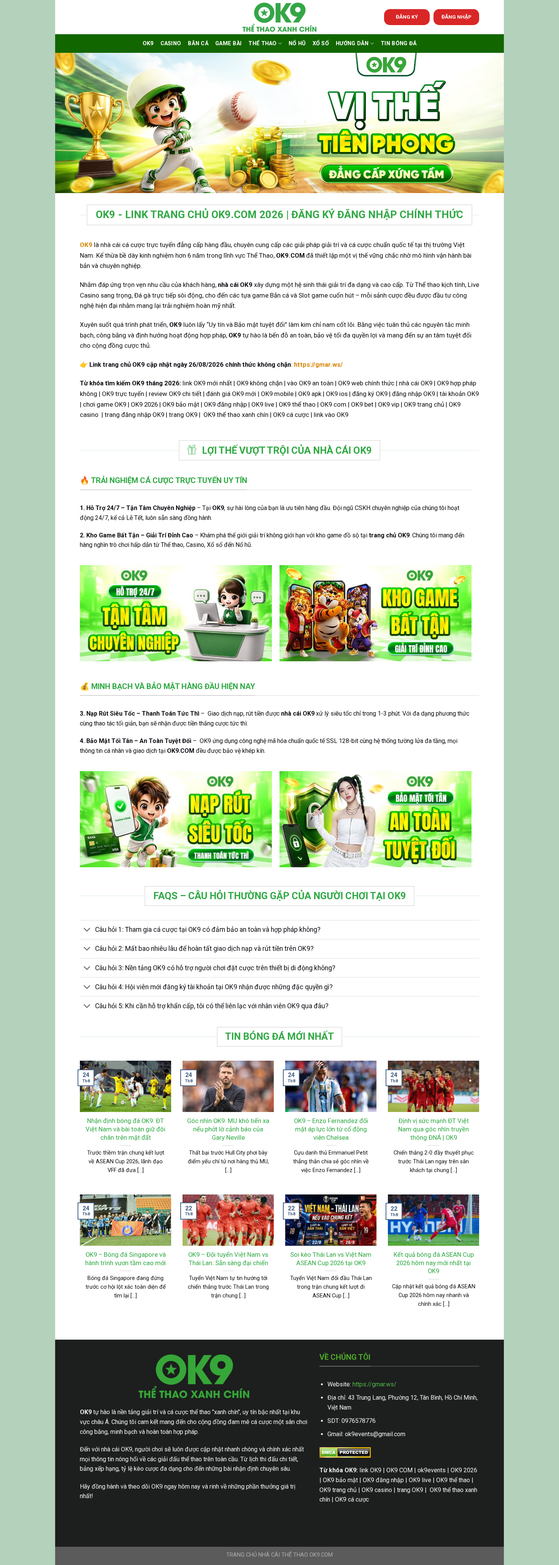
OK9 (148, 43)
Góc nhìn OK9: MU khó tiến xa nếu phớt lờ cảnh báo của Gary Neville (228, 1129)
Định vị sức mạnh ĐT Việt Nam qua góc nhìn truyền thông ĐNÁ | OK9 (433, 1129)
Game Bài (228, 43)
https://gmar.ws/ (375, 1384)
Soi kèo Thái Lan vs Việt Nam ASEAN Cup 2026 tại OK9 (331, 1259)
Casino (170, 43)
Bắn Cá (198, 43)
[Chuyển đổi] (87, 930)
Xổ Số (321, 43)
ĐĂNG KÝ (407, 17)
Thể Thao (262, 43)
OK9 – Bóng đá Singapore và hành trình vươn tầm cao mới (125, 1259)
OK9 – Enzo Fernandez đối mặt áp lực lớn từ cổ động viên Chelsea (331, 1129)
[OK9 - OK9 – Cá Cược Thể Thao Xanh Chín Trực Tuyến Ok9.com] (279, 17)
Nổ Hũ (297, 43)
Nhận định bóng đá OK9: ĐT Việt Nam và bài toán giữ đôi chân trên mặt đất (125, 1129)
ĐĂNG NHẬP (456, 17)
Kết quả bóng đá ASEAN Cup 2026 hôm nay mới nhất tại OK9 (434, 1263)
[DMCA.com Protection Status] (345, 1452)
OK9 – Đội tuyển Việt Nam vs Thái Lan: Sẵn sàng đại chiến (228, 1259)
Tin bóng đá (398, 43)
